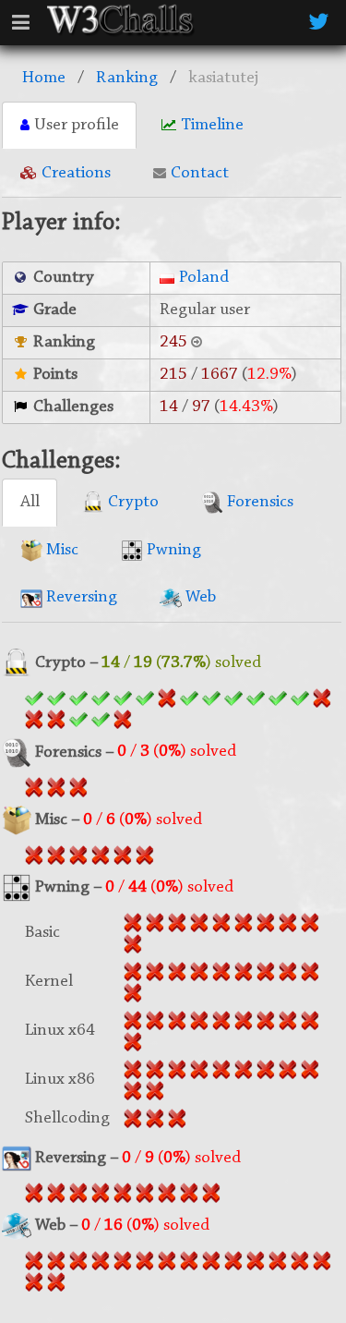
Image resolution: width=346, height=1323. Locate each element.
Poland (204, 277)
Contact (200, 173)
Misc (60, 550)
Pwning (172, 550)
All (30, 502)
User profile (76, 125)
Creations (76, 173)
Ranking (127, 78)
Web (199, 597)
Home (44, 78)
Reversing (79, 597)
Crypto (131, 502)
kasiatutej (223, 78)
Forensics (258, 502)
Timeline (212, 125)
